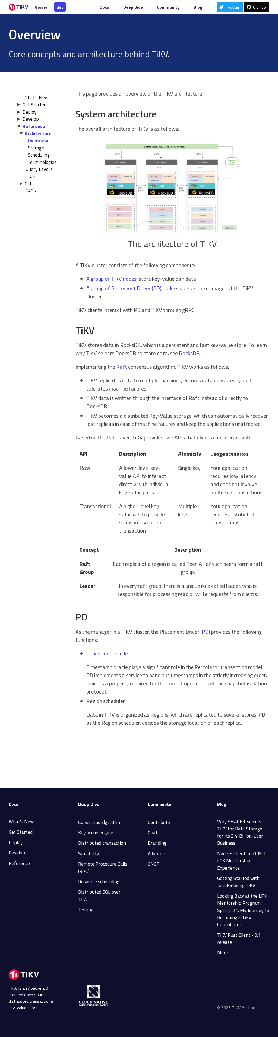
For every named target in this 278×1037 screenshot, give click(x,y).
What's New (21, 821)
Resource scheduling (98, 881)
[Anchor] (160, 114)
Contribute (159, 822)
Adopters (157, 853)
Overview (38, 140)
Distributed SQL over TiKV (99, 895)
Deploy (30, 111)
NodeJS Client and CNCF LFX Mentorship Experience (242, 861)
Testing (85, 909)
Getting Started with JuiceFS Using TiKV (238, 881)
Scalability (88, 853)
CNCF (153, 863)
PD (205, 631)
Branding (157, 843)
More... (223, 952)
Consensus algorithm (99, 822)
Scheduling (39, 154)
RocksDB (189, 353)
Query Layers (39, 169)
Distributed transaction (102, 843)
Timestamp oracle (107, 653)
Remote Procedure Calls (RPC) (102, 867)
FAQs (31, 190)
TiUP (31, 176)
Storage (36, 147)
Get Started (34, 104)
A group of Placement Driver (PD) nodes (131, 288)
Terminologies (42, 162)
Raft (121, 367)
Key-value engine (95, 832)
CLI (28, 183)
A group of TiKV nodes (111, 278)
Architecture (38, 133)
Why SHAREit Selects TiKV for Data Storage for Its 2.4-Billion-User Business (240, 832)
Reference (34, 126)
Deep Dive (89, 804)
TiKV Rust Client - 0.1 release (239, 938)
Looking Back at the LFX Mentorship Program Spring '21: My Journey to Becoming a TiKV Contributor (243, 910)
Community (159, 804)
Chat (152, 832)
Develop (31, 119)
